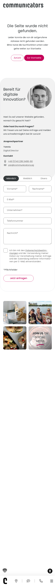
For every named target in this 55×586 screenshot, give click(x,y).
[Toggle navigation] (51, 581)
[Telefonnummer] (41, 581)
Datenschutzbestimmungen (28, 252)
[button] (5, 570)
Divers (44, 178)
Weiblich (27, 178)
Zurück (17, 57)
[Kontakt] (16, 581)
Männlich (11, 178)
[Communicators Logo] (23, 5)
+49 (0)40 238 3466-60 (20, 161)
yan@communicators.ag (21, 165)
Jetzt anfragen (18, 278)
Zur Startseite (34, 57)
